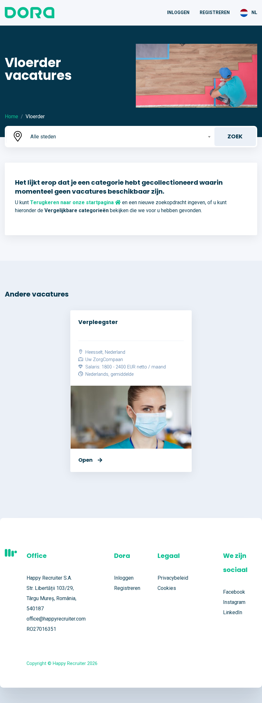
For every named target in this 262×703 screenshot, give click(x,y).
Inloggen (178, 12)
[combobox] (119, 136)
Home (11, 116)
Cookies (167, 588)
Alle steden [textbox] (43, 137)
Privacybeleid (173, 578)
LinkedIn (232, 612)
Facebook (234, 592)
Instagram (234, 602)
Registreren (215, 12)
